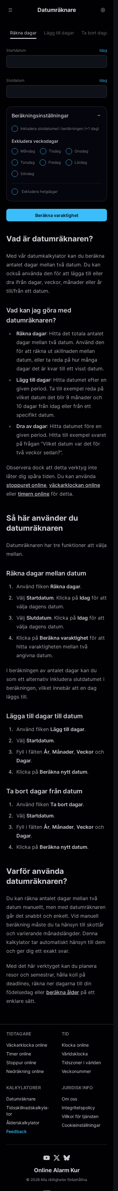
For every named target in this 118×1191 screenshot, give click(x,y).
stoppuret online (26, 485)
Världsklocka (75, 1053)
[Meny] (10, 10)
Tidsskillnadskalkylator (27, 1110)
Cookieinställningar (81, 1125)
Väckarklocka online (26, 1045)
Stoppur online (21, 1062)
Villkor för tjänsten (80, 1116)
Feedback (16, 1131)
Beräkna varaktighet (56, 215)
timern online (33, 494)
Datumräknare (21, 1098)
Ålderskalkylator (22, 1122)
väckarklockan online (74, 485)
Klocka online (75, 1045)
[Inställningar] (103, 10)
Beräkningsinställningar (40, 115)
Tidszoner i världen (81, 1062)
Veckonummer (76, 1071)
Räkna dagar (23, 32)
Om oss (69, 1098)
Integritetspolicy (78, 1107)
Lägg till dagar (59, 32)
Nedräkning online (25, 1071)
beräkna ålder (62, 992)
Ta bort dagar (95, 32)
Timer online (18, 1053)
